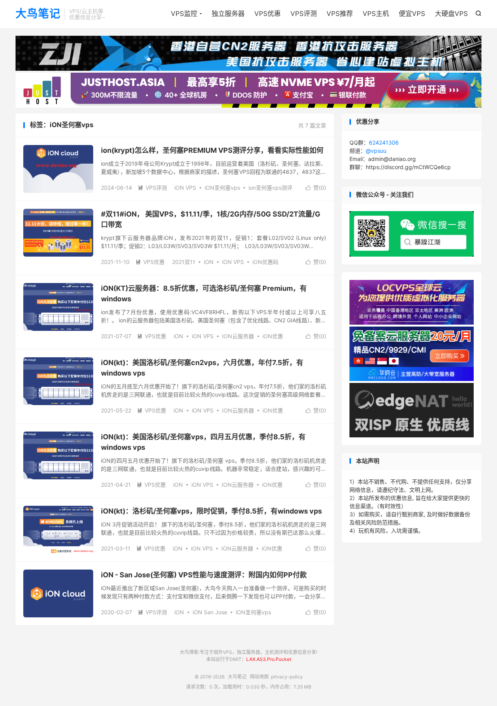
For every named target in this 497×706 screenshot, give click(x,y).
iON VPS (185, 187)
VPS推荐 (340, 13)
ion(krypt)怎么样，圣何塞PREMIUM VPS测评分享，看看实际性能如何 (212, 150)
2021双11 (183, 262)
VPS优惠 (267, 13)
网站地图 (259, 677)
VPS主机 (376, 13)
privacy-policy (287, 677)
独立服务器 (228, 13)
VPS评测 (303, 13)
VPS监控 (184, 13)
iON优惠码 (265, 262)
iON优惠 (272, 336)
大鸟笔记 (38, 14)
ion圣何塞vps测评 (270, 187)
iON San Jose (210, 612)
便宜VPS (412, 13)
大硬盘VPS (451, 13)
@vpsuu (376, 150)
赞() (316, 187)
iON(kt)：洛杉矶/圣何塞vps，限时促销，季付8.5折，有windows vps (211, 511)
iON (209, 262)
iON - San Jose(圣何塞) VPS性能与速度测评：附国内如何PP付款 (204, 575)
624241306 (384, 142)
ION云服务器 (238, 336)
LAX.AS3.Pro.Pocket (268, 659)
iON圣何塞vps (222, 187)
